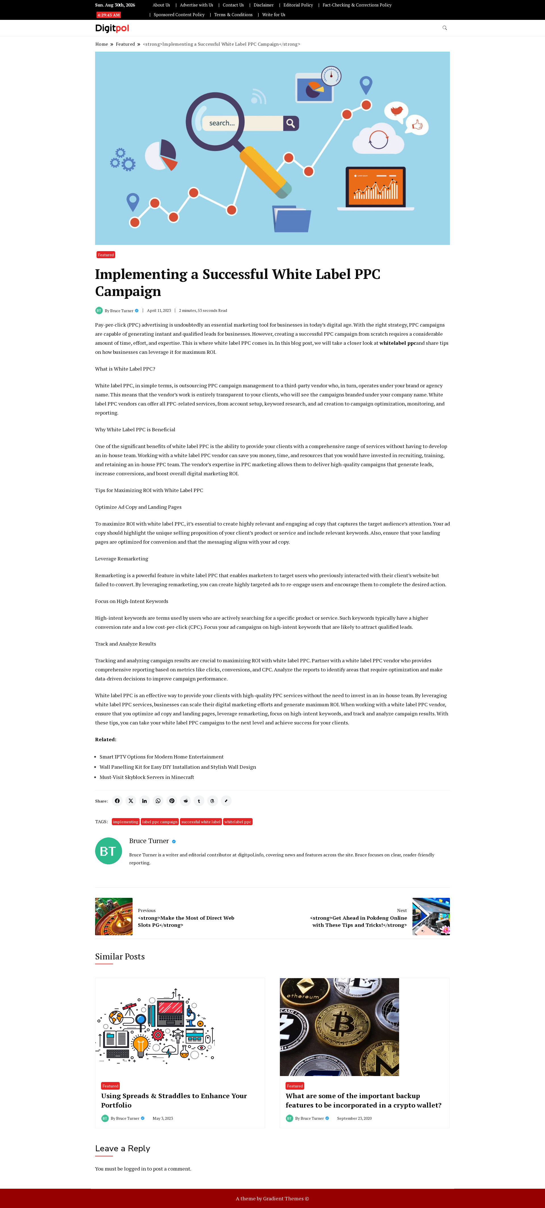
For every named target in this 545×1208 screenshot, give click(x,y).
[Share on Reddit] (185, 800)
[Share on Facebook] (117, 800)
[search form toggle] (445, 28)
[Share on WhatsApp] (158, 800)
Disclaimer (264, 5)
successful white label (201, 821)
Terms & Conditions (233, 14)
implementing (125, 821)
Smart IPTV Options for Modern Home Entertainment (162, 756)
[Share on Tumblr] (199, 800)
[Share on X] (130, 800)
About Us (161, 5)
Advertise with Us (196, 5)
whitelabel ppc (238, 821)
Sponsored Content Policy (179, 14)
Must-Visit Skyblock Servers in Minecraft (147, 777)
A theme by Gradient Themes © (272, 1198)
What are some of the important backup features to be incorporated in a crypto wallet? (363, 1100)
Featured (106, 254)
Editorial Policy (298, 5)
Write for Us (273, 14)
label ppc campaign (159, 821)
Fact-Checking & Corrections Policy (357, 5)
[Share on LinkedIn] (144, 800)
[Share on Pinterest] (171, 800)
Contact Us (233, 5)
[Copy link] (226, 800)
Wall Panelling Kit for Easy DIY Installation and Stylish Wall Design (178, 766)
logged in (135, 1168)
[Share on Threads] (212, 800)
